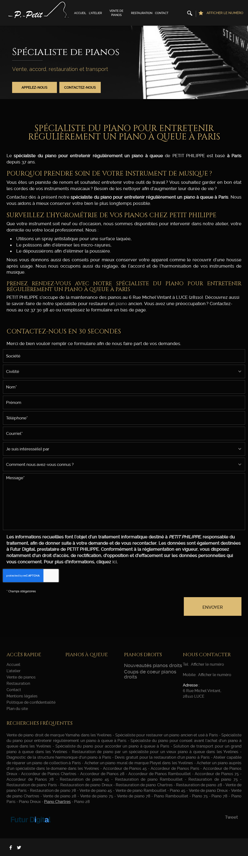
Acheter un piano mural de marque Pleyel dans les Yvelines (139, 763)
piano (121, 303)
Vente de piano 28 (59, 796)
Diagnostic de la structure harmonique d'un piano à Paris (59, 757)
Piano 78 (219, 796)
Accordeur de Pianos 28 (102, 773)
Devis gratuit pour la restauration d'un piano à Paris (162, 757)
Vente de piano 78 (133, 796)
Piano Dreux (30, 801)
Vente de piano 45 (95, 790)
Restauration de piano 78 (53, 790)
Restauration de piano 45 (84, 779)
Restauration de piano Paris (32, 785)
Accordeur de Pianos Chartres (48, 773)
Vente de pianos (116, 13)
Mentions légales (22, 696)
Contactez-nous (80, 87)
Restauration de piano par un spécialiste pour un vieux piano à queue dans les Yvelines (155, 751)
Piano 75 (200, 796)
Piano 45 (177, 790)
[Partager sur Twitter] (18, 847)
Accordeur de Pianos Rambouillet (159, 773)
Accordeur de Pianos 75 (217, 773)
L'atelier (95, 13)
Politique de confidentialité (31, 702)
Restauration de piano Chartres (144, 785)
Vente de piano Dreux (208, 790)
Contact (161, 13)
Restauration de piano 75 (213, 779)
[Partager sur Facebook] (10, 847)
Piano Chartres (57, 801)
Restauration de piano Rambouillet (149, 779)
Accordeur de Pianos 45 (125, 768)
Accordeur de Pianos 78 (30, 779)
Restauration (141, 13)
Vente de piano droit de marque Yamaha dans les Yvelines (59, 735)
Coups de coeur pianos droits (150, 674)
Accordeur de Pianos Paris (175, 768)
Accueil (80, 13)
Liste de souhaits (200, 14)
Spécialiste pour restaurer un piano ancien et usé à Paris (166, 735)
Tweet (231, 817)
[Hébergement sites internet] (31, 829)
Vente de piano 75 (96, 796)
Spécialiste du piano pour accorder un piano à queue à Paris (112, 746)
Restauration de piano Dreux (86, 785)
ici (114, 561)
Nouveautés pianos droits (153, 665)
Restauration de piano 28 (199, 785)
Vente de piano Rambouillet (141, 790)
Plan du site (17, 708)
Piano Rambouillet (171, 796)
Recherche (189, 14)
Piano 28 (82, 801)
